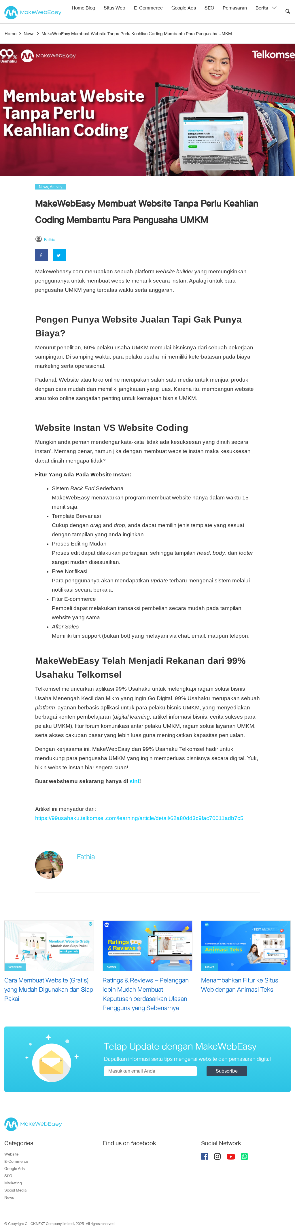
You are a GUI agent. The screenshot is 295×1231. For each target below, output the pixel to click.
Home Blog (83, 8)
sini (134, 781)
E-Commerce (148, 8)
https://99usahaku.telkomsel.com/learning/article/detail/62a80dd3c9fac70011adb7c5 (139, 818)
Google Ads (183, 8)
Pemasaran (235, 8)
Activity (56, 187)
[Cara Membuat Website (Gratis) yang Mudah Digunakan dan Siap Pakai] (49, 945)
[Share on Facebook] (41, 255)
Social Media (15, 1190)
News (43, 187)
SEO (209, 8)
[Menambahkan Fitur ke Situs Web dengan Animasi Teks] (246, 945)
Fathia (49, 239)
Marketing (13, 1182)
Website (15, 967)
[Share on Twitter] (59, 255)
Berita (262, 8)
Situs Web (114, 8)
